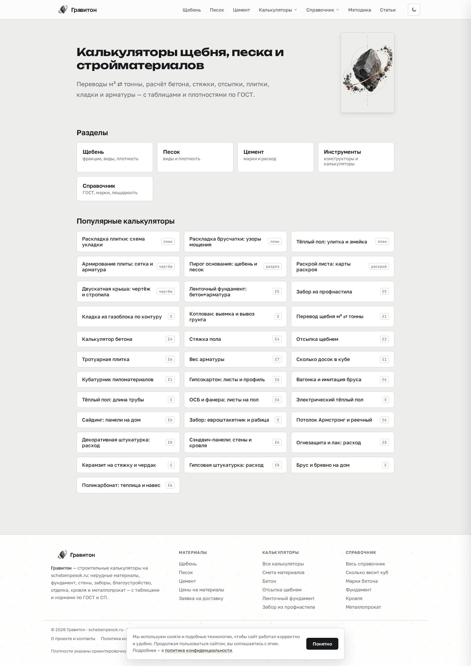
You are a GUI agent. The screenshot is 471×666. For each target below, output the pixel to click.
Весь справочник (365, 563)
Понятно (322, 643)
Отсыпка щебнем (282, 589)
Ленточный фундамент (288, 598)
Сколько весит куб (367, 572)
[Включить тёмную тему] (414, 10)
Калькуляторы (275, 9)
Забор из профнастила (288, 607)
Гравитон (82, 554)
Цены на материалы (201, 589)
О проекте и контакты (73, 638)
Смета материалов (283, 572)
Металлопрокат (363, 607)
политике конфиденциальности (198, 650)
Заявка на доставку (201, 598)
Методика (359, 9)
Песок (217, 9)
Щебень (192, 9)
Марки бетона (362, 581)
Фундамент (358, 589)
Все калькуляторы (283, 563)
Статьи (388, 9)
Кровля (354, 598)
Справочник (320, 9)
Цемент (241, 9)
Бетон (269, 581)
